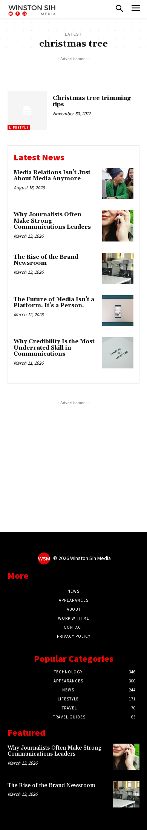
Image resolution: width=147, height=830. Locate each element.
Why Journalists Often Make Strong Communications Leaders (54, 751)
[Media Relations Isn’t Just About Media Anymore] (117, 183)
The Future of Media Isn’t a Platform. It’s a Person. (54, 302)
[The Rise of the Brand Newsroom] (117, 268)
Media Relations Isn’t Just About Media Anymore (52, 176)
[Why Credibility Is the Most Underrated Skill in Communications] (117, 352)
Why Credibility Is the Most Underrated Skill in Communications (54, 348)
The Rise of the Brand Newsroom (46, 260)
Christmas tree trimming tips (92, 101)
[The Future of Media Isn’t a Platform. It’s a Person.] (117, 310)
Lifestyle (19, 127)
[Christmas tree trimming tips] (27, 110)
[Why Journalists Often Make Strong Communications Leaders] (117, 225)
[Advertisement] (73, 72)
